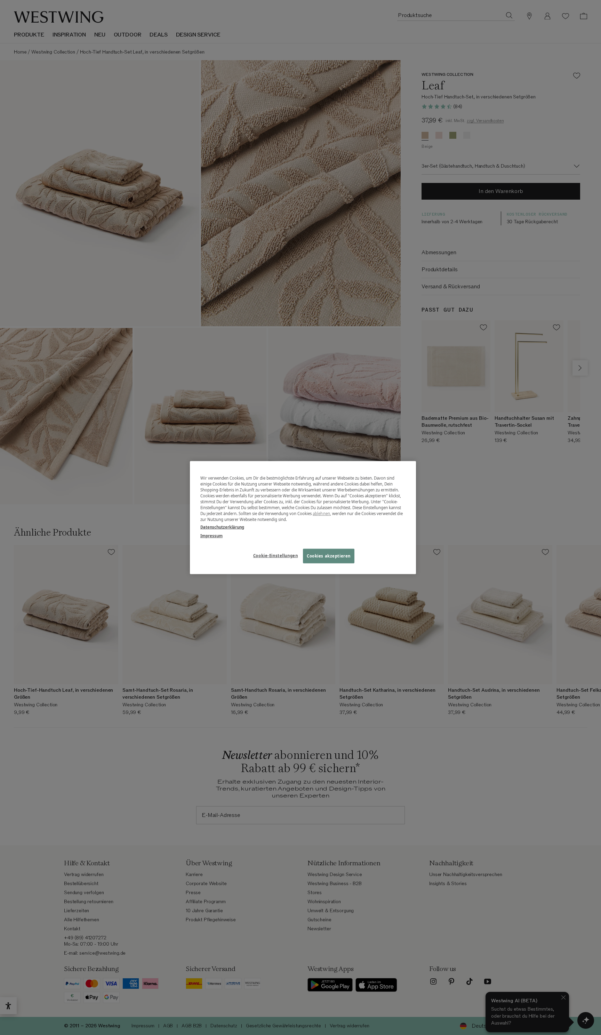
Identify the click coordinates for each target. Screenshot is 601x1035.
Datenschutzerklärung (222, 526)
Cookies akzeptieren (329, 555)
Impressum (211, 535)
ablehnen (321, 513)
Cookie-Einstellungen (275, 555)
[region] (303, 517)
